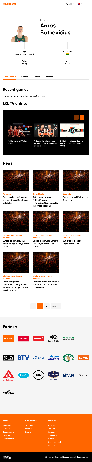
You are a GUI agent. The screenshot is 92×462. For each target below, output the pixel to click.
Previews (6, 429)
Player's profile (9, 76)
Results (28, 432)
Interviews (7, 425)
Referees (51, 432)
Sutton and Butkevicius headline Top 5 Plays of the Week (16, 244)
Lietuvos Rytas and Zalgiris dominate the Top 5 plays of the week (46, 284)
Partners (51, 439)
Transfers (6, 435)
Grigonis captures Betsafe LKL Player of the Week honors (45, 244)
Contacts (51, 429)
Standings (29, 425)
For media (51, 445)
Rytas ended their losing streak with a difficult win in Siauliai (15, 200)
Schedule (28, 429)
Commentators (53, 435)
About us (51, 425)
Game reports (8, 432)
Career (37, 76)
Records (49, 76)
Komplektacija (38, 194)
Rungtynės (7, 194)
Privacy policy (8, 439)
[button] (82, 117)
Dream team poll (54, 442)
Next (54, 306)
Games (24, 76)
